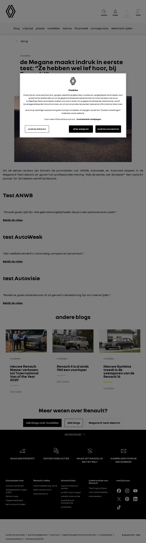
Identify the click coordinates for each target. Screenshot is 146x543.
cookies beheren (37, 129)
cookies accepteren (108, 129)
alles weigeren (81, 129)
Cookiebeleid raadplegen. (89, 119)
